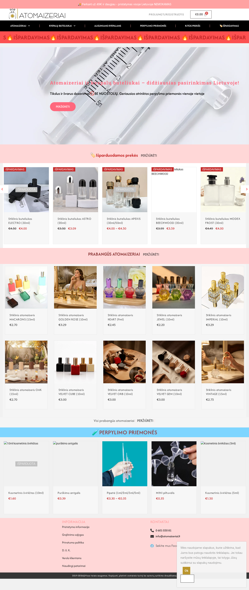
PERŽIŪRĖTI (63, 107)
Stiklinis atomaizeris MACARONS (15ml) (22, 317)
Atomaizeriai (18, 26)
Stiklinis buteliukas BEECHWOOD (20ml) (169, 221)
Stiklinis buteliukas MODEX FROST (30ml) (222, 221)
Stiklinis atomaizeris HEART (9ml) (120, 317)
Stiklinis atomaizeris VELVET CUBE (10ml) (72, 392)
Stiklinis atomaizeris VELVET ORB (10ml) (120, 392)
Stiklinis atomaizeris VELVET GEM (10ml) (169, 392)
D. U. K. (66, 550)
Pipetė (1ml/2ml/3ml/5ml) (123, 493)
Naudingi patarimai (73, 566)
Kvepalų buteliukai (60, 26)
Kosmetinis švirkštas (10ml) (26, 493)
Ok (186, 570)
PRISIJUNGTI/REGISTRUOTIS (166, 14)
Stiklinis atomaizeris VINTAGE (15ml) (218, 392)
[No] (187, 579)
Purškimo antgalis (69, 493)
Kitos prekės (192, 26)
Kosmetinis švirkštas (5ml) (222, 493)
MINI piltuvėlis (165, 493)
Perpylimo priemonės (153, 26)
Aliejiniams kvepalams (107, 26)
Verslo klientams (72, 558)
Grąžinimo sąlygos (73, 535)
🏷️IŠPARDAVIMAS (229, 26)
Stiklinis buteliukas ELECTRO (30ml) (20, 221)
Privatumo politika (73, 542)
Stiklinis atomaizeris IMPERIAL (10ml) (218, 317)
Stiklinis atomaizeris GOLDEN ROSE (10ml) (73, 317)
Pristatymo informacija (75, 527)
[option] (26, 205)
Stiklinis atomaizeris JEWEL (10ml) (169, 317)
